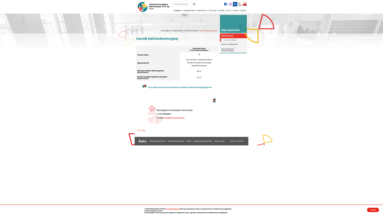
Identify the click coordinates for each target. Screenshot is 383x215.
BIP (244, 4)
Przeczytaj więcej (172, 209)
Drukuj (143, 130)
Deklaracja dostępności (143, 141)
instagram (230, 4)
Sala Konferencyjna (191, 31)
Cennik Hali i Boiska (230, 40)
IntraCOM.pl (239, 141)
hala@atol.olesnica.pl (174, 117)
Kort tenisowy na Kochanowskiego (227, 50)
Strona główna (166, 31)
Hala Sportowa (178, 31)
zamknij (373, 210)
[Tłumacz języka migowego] (235, 4)
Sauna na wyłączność (229, 44)
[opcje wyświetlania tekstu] (240, 4)
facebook (225, 4)
